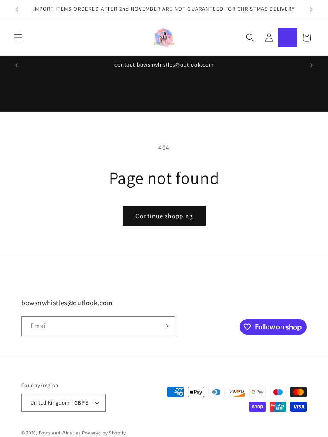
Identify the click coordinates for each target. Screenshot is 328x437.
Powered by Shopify (104, 433)
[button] (18, 37)
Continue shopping (164, 216)
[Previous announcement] (16, 9)
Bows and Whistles (60, 433)
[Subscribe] (165, 326)
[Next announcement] (311, 9)
